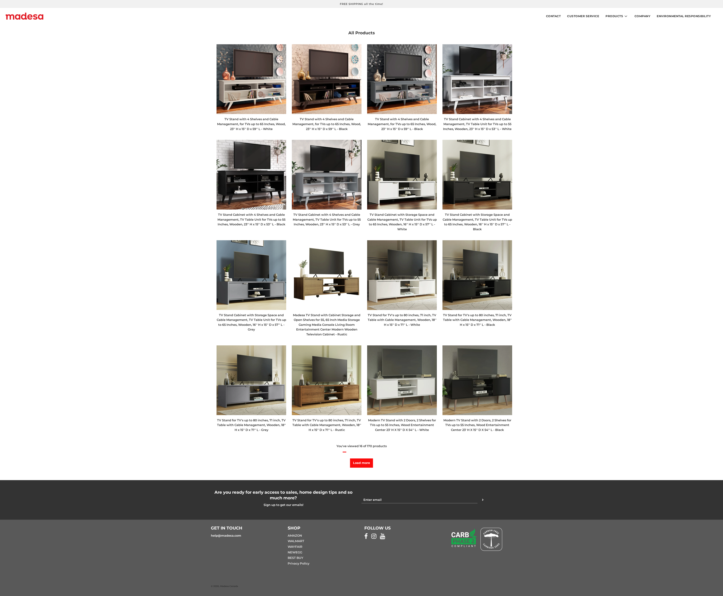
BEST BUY (295, 558)
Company (643, 16)
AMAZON (295, 535)
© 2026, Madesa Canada (224, 586)
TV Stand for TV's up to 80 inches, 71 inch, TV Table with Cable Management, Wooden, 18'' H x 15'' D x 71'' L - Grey (251, 425)
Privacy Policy (298, 563)
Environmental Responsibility (684, 16)
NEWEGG (295, 552)
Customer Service (583, 16)
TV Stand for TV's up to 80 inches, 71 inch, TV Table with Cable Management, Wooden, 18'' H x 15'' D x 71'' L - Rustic (326, 425)
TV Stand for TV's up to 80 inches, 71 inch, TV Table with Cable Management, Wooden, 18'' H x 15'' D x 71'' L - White (402, 320)
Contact (553, 16)
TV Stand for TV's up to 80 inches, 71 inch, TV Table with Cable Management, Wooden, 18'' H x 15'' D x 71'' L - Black (477, 320)
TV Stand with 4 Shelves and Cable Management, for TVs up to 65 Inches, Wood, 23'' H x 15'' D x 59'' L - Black (326, 124)
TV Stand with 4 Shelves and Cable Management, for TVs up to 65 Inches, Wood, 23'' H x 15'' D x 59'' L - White (251, 124)
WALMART (296, 541)
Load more (361, 463)
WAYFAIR (295, 547)
